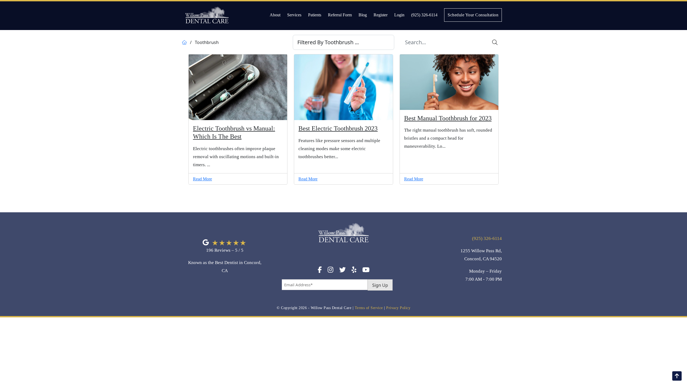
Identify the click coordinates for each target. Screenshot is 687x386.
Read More (202, 179)
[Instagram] (330, 270)
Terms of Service (369, 308)
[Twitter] (342, 270)
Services (294, 15)
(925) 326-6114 (424, 15)
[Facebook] (319, 270)
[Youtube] (366, 270)
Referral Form (340, 15)
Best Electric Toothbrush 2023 (338, 128)
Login (399, 15)
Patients (314, 15)
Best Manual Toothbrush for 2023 (448, 118)
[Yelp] (354, 270)
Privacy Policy (398, 308)
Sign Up (380, 285)
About (275, 15)
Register (381, 15)
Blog (363, 15)
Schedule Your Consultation (473, 15)
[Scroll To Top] (677, 376)
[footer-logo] (343, 244)
